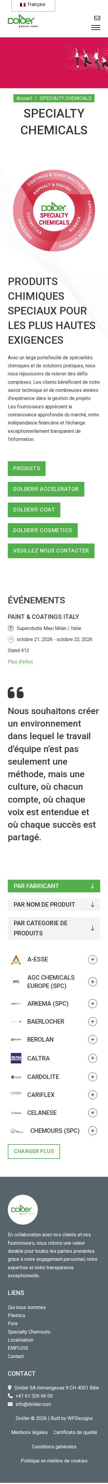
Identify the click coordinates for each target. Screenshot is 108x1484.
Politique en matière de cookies (54, 1461)
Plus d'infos (20, 662)
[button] (54, 959)
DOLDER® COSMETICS (42, 530)
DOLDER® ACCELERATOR (46, 489)
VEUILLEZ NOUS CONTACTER (51, 550)
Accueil (24, 98)
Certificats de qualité (75, 1432)
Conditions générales (54, 1447)
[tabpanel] (54, 1055)
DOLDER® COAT (34, 509)
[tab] (54, 886)
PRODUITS (26, 468)
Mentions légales (29, 1432)
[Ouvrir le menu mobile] (95, 27)
